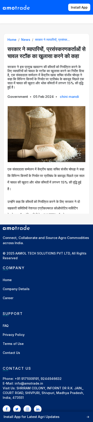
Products (32, 19)
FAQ (6, 326)
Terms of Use (13, 344)
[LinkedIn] (38, 409)
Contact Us (11, 353)
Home (11, 39)
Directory (52, 19)
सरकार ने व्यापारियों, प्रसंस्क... (52, 39)
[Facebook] (6, 409)
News (70, 19)
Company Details (16, 289)
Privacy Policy (14, 335)
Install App (79, 7)
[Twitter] (17, 409)
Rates (84, 19)
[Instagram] (27, 409)
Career (8, 298)
